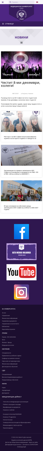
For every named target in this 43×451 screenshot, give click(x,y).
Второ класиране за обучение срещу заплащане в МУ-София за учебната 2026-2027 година (21, 207)
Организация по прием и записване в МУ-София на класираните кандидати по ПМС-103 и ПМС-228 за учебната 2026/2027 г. (21, 172)
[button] (3, 2)
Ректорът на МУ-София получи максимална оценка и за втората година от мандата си (20, 137)
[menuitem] (37, 2)
